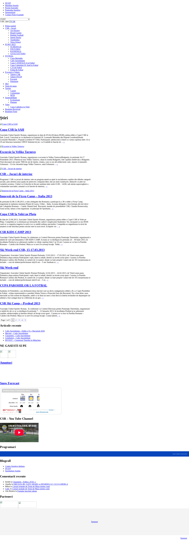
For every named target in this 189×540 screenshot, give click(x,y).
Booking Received (12, 109)
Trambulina (15, 40)
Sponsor (94, 522)
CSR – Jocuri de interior (16, 174)
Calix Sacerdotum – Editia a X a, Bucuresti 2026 (25, 331)
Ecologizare (15, 100)
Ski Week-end (9, 267)
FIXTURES (15, 49)
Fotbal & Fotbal (16, 70)
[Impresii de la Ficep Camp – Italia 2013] (17, 191)
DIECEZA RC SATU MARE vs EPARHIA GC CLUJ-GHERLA (40, 484)
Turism (8, 88)
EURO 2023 (10, 44)
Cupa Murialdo (16, 58)
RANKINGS (15, 51)
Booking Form (11, 111)
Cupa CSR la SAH (12, 129)
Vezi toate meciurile (180, 454)
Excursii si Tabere (12, 72)
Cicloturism (15, 93)
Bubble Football (16, 35)
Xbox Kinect (15, 42)
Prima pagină (10, 26)
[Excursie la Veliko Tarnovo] (12, 146)
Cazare (13, 91)
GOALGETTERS (17, 54)
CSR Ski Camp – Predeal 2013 (20, 303)
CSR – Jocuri (10, 28)
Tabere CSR (15, 74)
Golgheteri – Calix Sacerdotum (17, 338)
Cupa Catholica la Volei (20, 107)
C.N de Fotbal (16, 67)
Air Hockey (15, 30)
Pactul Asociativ (11, 8)
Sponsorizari (10, 12)
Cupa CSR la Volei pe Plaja (18, 214)
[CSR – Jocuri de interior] (11, 169)
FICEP (8, 3)
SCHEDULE (15, 47)
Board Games (15, 33)
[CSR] (12, 21)
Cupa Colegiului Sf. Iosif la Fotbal (24, 65)
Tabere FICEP (16, 77)
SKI (6, 84)
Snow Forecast (9, 383)
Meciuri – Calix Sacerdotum (16, 333)
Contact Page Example (14, 15)
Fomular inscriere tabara (27, 491)
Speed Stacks (15, 37)
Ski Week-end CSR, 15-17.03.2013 (22, 249)
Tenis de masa (11, 86)
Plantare (13, 102)
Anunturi (6, 362)
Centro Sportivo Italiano (15, 466)
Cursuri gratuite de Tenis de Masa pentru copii (31, 486)
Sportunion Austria (12, 471)
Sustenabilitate (11, 98)
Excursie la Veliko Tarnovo (18, 152)
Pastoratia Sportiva (12, 10)
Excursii (13, 79)
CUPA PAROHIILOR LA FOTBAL (23, 285)
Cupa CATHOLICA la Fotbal (22, 63)
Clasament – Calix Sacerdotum (17, 336)
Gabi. (7, 489)
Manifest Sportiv (12, 5)
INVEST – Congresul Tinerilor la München (23, 340)
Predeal (51, 410)
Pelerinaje (14, 81)
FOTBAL (9, 56)
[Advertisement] (47, 372)
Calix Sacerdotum (17, 61)
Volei (7, 104)
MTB (12, 95)
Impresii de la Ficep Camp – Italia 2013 (26, 196)
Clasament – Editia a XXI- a (24, 482)
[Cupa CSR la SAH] (9, 124)
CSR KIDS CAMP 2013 (15, 232)
